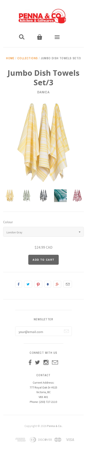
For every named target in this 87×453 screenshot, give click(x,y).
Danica (43, 92)
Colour (8, 222)
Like (18, 284)
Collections (27, 58)
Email (67, 284)
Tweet (28, 284)
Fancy (47, 284)
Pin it (38, 284)
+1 (57, 284)
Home (10, 58)
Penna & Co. (54, 426)
